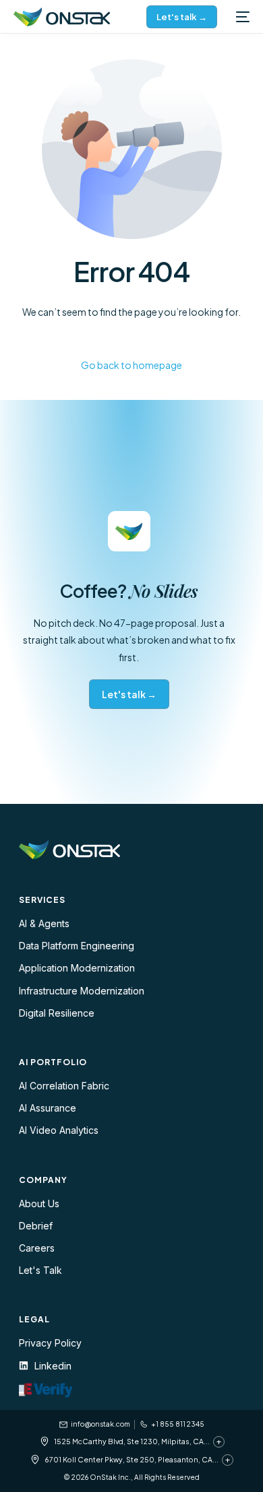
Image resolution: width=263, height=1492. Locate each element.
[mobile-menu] (240, 16)
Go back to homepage (131, 365)
